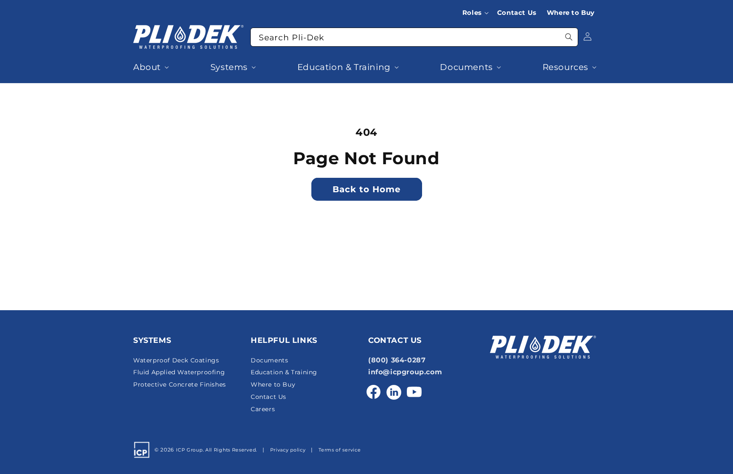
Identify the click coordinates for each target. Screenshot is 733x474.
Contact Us (268, 397)
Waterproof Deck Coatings (176, 360)
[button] (477, 12)
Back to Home (367, 189)
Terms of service (340, 450)
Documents (269, 360)
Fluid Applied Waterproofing (179, 372)
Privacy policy (288, 450)
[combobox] (414, 37)
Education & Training (284, 372)
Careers (263, 409)
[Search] (569, 37)
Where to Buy (273, 384)
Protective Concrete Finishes (179, 384)
